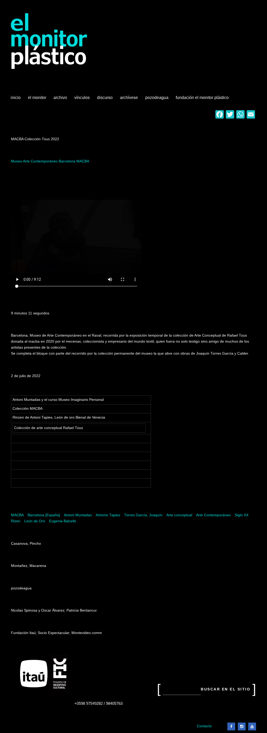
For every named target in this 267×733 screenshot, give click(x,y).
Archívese (129, 97)
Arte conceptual (179, 515)
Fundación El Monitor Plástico (202, 97)
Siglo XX (241, 515)
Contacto (204, 726)
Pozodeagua (157, 99)
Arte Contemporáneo (213, 515)
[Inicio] (49, 41)
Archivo (60, 99)
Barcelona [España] (44, 515)
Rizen (15, 521)
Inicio (16, 97)
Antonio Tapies (108, 515)
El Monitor (37, 99)
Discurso (105, 97)
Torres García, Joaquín (143, 515)
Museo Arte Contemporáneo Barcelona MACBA (50, 161)
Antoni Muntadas (78, 515)
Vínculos (82, 99)
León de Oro (34, 521)
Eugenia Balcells (62, 521)
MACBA (17, 515)
